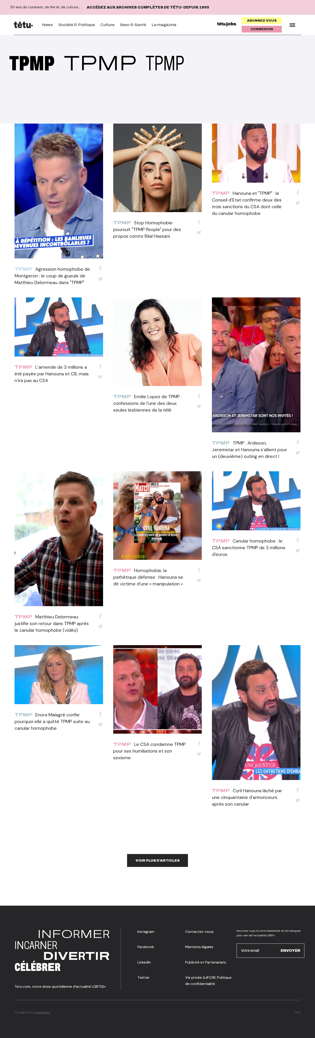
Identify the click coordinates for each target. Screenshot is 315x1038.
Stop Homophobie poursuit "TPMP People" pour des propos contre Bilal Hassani (147, 229)
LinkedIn (144, 962)
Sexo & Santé (133, 25)
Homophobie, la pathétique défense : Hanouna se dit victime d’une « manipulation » (148, 577)
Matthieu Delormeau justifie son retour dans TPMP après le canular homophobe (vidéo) (52, 623)
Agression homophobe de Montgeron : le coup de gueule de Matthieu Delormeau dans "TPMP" (52, 275)
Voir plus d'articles (158, 860)
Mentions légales (199, 946)
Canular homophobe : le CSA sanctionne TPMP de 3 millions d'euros (248, 547)
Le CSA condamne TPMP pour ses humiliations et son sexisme (149, 751)
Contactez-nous (199, 931)
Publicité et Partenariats (205, 962)
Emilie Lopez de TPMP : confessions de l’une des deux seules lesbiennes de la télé (147, 403)
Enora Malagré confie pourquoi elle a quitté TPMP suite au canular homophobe (52, 721)
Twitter (143, 977)
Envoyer (290, 950)
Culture (107, 25)
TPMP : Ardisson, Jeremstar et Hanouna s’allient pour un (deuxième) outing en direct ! (249, 449)
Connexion (262, 29)
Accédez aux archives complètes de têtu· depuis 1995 (148, 7)
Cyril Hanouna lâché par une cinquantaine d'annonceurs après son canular (247, 797)
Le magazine (164, 25)
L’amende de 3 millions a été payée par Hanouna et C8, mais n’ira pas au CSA (52, 373)
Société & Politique (76, 25)
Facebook (145, 946)
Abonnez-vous (262, 20)
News (47, 25)
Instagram (145, 931)
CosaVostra (42, 1012)
